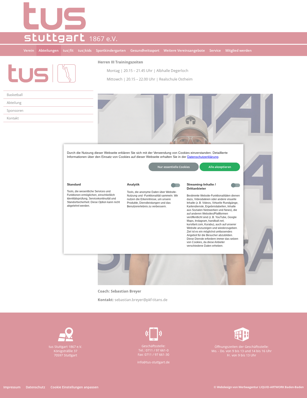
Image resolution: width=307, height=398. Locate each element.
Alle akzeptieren (220, 167)
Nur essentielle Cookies (174, 167)
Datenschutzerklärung (202, 157)
